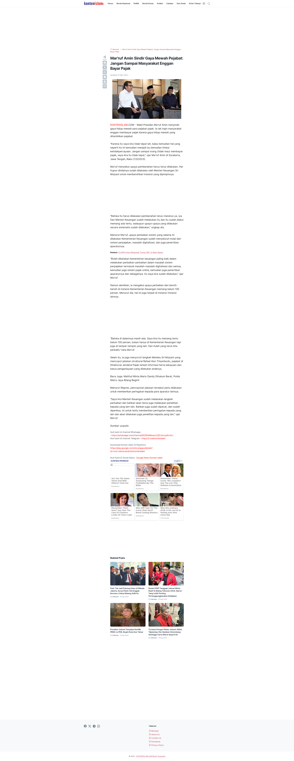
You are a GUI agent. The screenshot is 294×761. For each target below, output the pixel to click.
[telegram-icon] (94, 726)
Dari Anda (181, 3)
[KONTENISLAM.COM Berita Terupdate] (94, 3)
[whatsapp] (105, 72)
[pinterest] (105, 82)
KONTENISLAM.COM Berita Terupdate (150, 756)
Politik (136, 3)
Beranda (154, 731)
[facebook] (105, 63)
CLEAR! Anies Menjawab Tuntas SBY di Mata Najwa (140, 252)
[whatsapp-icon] (98, 726)
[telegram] (105, 77)
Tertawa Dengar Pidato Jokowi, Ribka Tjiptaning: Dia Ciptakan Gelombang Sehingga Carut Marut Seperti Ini (165, 632)
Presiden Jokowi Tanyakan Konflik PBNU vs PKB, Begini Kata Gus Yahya (126, 630)
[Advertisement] (147, 27)
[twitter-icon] (89, 726)
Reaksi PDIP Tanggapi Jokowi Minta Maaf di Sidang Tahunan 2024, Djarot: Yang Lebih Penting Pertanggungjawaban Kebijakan (165, 592)
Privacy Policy (157, 745)
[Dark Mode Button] (203, 3)
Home (110, 3)
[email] (105, 86)
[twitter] (105, 67)
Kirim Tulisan (195, 3)
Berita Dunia (147, 3)
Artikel (160, 3)
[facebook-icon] (85, 726)
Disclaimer (155, 741)
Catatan (169, 3)
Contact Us (156, 738)
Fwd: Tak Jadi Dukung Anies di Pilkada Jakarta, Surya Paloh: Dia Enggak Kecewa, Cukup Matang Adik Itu (127, 591)
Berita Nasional (123, 3)
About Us (155, 734)
